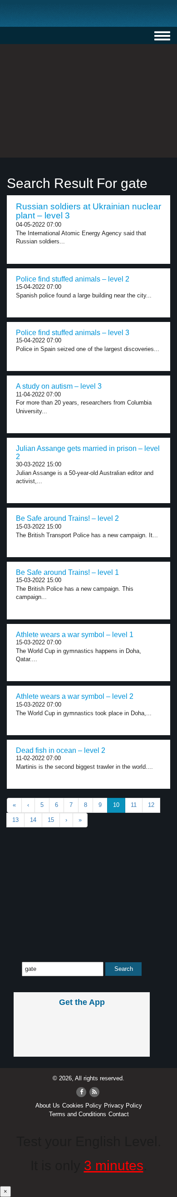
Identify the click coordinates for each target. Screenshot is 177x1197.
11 (134, 804)
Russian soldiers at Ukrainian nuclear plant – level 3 (88, 211)
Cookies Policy (82, 1105)
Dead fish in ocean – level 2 (60, 750)
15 (51, 819)
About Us (47, 1105)
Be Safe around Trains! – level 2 (67, 518)
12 (151, 804)
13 (15, 819)
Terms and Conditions (77, 1114)
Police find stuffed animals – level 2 (72, 279)
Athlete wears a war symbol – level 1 (74, 634)
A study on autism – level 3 (59, 386)
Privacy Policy (123, 1105)
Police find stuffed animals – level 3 (72, 332)
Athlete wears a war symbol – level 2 (74, 696)
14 (33, 819)
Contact (118, 1114)
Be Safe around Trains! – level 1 (67, 572)
